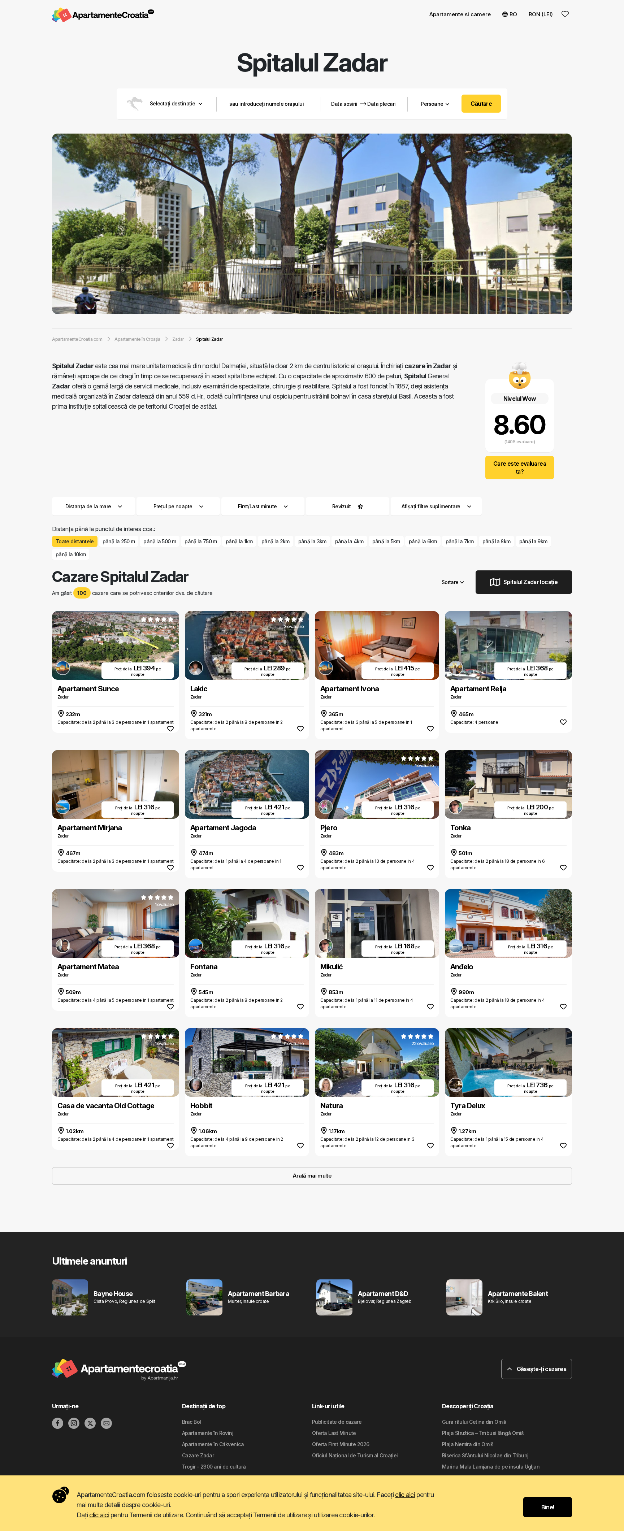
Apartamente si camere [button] (460, 14)
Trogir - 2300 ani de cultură (214, 1466)
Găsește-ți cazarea (540, 1369)
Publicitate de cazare (336, 1422)
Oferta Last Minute (334, 1433)
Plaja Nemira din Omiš (467, 1444)
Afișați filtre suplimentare (432, 506)
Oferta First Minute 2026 (340, 1444)
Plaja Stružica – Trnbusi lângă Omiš (483, 1433)
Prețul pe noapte (172, 506)
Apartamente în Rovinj (207, 1433)
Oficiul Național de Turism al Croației (355, 1455)
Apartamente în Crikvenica (213, 1444)
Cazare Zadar (198, 1455)
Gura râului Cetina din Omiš (474, 1422)
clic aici (405, 1495)
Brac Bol (191, 1422)
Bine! (547, 1507)
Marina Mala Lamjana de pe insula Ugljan (491, 1466)
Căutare (481, 103)
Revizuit (341, 506)
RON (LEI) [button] (541, 14)
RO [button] (513, 14)
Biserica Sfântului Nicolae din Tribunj (485, 1455)
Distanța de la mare (88, 506)
